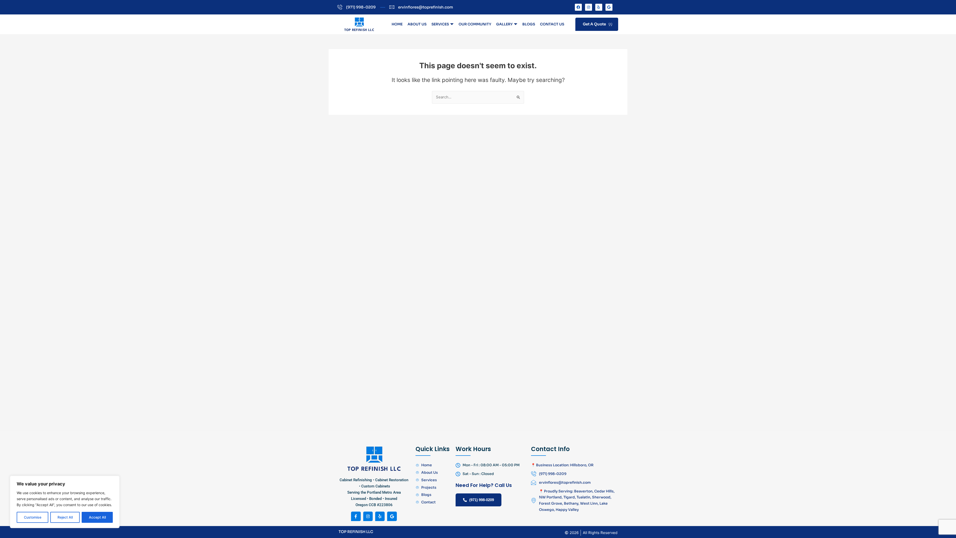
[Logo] (359, 24)
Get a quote (594, 24)
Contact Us (552, 24)
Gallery (504, 24)
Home (397, 24)
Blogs (528, 24)
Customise (32, 517)
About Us (417, 24)
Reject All (65, 517)
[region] (65, 502)
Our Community (475, 24)
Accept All (97, 517)
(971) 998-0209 (481, 500)
